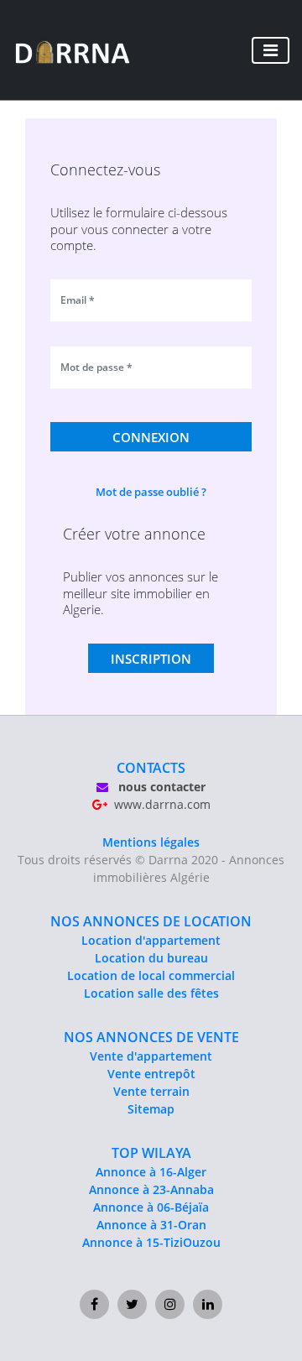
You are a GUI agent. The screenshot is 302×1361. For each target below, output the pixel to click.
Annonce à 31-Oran (151, 1225)
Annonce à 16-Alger (151, 1172)
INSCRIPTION (151, 658)
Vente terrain (151, 1091)
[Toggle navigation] (270, 50)
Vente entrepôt (151, 1074)
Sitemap (151, 1109)
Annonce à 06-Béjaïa (151, 1207)
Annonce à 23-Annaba (151, 1189)
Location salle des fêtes (151, 993)
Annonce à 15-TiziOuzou (151, 1242)
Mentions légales (151, 842)
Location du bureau (151, 958)
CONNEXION (151, 437)
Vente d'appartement (151, 1056)
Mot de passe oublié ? (151, 491)
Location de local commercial (151, 975)
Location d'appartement (151, 940)
